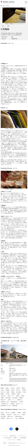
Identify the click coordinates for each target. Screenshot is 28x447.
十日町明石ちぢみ (5, 403)
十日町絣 (21, 401)
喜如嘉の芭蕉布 (13, 401)
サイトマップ (5, 435)
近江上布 (3, 392)
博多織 (23, 388)
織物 (4, 5)
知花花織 (13, 394)
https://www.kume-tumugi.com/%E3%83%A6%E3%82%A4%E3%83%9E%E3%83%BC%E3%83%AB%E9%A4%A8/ (18, 380)
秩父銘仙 (7, 390)
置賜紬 (2, 394)
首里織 (17, 395)
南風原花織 (14, 405)
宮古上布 (18, 390)
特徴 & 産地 (4, 36)
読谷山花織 (14, 397)
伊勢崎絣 (21, 397)
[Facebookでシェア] (11, 428)
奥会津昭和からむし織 (5, 405)
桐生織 (12, 392)
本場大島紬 (8, 397)
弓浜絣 (24, 392)
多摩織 (2, 397)
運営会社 (19, 439)
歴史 (12, 36)
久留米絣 (18, 388)
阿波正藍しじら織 (5, 401)
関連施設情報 (14, 38)
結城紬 (7, 388)
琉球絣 (7, 392)
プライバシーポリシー (11, 439)
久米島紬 (24, 390)
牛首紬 (2, 390)
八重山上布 (3, 395)
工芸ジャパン (1, 6)
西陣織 (2, 388)
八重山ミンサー (10, 395)
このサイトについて (21, 435)
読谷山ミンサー (19, 403)
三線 (16, 418)
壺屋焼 (2, 412)
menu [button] (26, 2)
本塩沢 (18, 394)
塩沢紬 (12, 390)
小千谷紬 (7, 394)
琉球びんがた (10, 416)
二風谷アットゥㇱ (11, 399)
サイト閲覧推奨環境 (22, 437)
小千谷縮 (12, 388)
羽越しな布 (3, 399)
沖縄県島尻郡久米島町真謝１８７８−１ (17, 365)
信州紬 (22, 395)
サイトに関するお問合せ (7, 437)
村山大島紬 (18, 392)
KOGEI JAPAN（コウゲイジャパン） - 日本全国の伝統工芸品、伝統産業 (7, 3)
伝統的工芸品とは (13, 435)
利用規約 (15, 437)
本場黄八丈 (19, 399)
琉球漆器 (13, 412)
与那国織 (12, 403)
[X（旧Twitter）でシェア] (16, 428)
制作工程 (4, 38)
